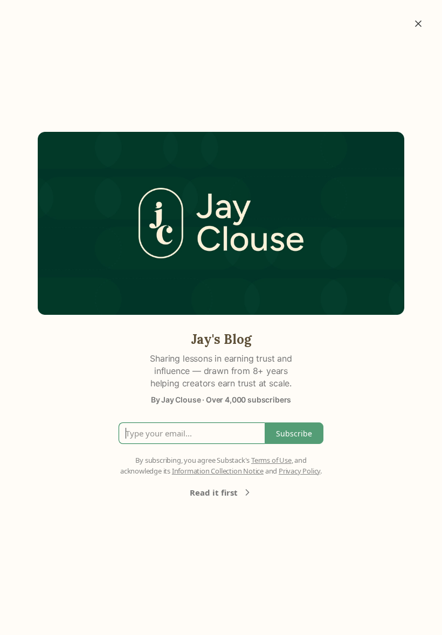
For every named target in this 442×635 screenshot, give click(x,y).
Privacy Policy (299, 471)
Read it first (214, 492)
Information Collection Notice (218, 471)
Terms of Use (271, 460)
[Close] (418, 23)
